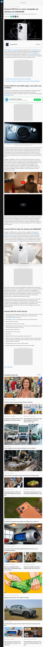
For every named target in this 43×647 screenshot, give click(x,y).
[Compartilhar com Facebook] (13, 16)
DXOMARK (10, 367)
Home (5, 6)
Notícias (9, 6)
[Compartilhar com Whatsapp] (11, 16)
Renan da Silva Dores (10, 14)
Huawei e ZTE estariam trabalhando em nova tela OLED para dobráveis (23, 81)
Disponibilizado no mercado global (12, 49)
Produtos (12, 6)
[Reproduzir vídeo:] (23, 182)
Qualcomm (14, 319)
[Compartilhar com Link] (18, 16)
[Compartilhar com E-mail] (15, 16)
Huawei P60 (8, 95)
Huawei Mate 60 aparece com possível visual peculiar (18, 79)
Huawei (15, 235)
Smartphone (17, 6)
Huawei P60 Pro (35, 49)
